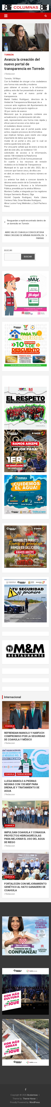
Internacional (12, 697)
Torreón (9, 55)
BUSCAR (8, 250)
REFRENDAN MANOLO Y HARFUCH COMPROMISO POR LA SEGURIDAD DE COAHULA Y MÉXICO (24, 736)
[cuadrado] (25, 274)
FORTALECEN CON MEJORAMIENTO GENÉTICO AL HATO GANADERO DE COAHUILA (25, 887)
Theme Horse (29, 1098)
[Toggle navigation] (5, 16)
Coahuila (9, 726)
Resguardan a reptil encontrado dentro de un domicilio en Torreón (26, 222)
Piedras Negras (24, 774)
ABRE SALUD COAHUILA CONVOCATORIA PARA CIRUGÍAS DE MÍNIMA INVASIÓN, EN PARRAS (24, 235)
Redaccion (10, 74)
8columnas (32, 1095)
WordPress (34, 1102)
